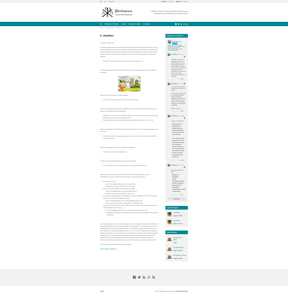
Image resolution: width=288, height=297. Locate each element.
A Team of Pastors (178, 247)
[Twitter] (179, 24)
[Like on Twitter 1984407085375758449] (178, 195)
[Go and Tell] (169, 223)
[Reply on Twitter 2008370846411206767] (172, 111)
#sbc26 (173, 59)
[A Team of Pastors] (169, 250)
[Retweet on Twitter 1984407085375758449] (175, 195)
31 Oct (182, 165)
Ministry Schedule (135, 24)
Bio (101, 24)
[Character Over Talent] (169, 240)
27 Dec (182, 115)
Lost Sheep (176, 212)
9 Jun (182, 54)
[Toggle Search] (100, 1)
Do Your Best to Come (179, 255)
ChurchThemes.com (182, 291)
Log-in (102, 291)
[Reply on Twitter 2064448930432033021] (172, 79)
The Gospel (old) (109, 27)
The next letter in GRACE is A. (108, 249)
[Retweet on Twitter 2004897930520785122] (175, 160)
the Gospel (146, 24)
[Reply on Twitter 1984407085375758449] (172, 195)
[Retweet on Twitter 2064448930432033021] (175, 79)
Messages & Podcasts (112, 24)
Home (105, 1)
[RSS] (181, 24)
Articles (123, 24)
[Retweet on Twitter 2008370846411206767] (175, 111)
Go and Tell (176, 220)
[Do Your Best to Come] (169, 258)
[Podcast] (184, 24)
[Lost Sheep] (169, 215)
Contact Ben (112, 1)
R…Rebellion (118, 27)
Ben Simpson (174, 54)
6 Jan (182, 83)
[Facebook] (176, 24)
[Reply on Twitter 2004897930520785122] (172, 160)
